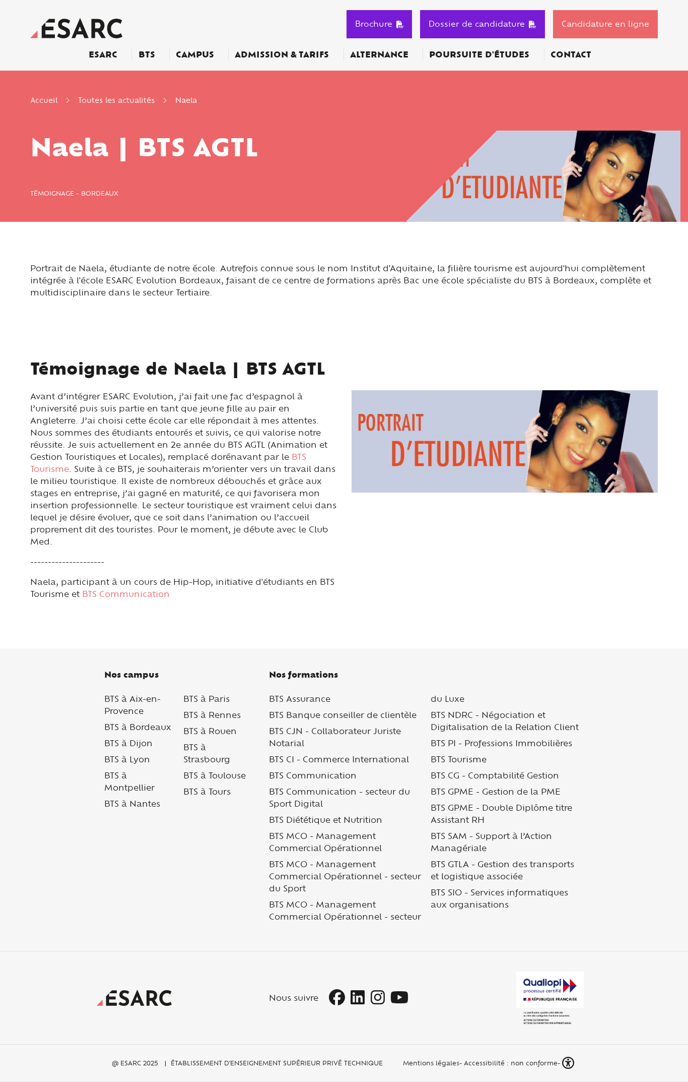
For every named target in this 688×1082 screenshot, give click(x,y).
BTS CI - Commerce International (339, 759)
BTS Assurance (299, 698)
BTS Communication (126, 593)
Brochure (373, 24)
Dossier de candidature (477, 24)
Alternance (379, 54)
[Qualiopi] (550, 998)
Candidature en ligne (605, 24)
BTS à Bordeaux (137, 727)
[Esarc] (76, 27)
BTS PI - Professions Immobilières (501, 743)
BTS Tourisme (459, 759)
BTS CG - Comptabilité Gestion (495, 775)
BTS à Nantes (132, 803)
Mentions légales (430, 1063)
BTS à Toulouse (214, 775)
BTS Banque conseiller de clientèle (343, 714)
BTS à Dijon (128, 743)
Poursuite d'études (479, 54)
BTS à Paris (206, 698)
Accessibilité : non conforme (511, 1063)
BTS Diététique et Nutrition (325, 819)
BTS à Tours (207, 791)
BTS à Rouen (210, 731)
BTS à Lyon (127, 759)
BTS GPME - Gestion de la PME (496, 791)
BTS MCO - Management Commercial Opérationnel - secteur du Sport (345, 876)
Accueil (43, 100)
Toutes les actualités (116, 100)
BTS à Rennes (212, 714)
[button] (569, 1063)
